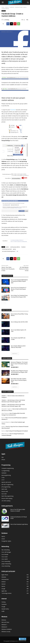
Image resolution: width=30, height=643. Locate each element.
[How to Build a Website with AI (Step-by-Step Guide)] (6, 348)
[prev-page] (2, 303)
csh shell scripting (6, 500)
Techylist (4, 400)
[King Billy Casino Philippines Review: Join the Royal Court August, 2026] (6, 373)
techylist (4, 395)
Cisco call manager (6, 552)
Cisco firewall (5, 554)
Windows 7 (4, 624)
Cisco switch (5, 559)
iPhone (3, 459)
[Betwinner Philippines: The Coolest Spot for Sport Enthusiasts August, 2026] (6, 364)
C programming (5, 470)
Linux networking (6, 566)
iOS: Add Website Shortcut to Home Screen (23, 269)
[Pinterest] (15, 23)
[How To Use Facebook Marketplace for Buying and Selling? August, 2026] (6, 282)
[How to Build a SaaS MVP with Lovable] (6, 340)
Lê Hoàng (7, 19)
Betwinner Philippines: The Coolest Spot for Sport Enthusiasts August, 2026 (19, 364)
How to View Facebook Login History (19, 524)
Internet (7, 7)
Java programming (6, 475)
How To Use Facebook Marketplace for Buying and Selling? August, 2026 (19, 281)
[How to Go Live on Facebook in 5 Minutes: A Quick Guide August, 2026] (6, 290)
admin (7, 247)
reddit (3, 611)
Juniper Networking (6, 563)
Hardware (4, 473)
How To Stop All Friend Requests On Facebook (17, 431)
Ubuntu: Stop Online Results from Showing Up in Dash (8, 269)
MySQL (3, 536)
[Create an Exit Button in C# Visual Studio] (5, 519)
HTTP (3, 480)
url (17, 251)
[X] (11, 23)
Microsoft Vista (5, 622)
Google (3, 606)
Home (3, 7)
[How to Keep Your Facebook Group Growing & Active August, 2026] (6, 297)
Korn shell (4, 494)
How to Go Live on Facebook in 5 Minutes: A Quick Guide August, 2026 (18, 289)
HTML (3, 477)
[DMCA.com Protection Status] (22, 641)
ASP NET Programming (7, 484)
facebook (23, 247)
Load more (14, 353)
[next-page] (5, 303)
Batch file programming (7, 496)
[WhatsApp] (18, 23)
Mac (3, 457)
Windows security (6, 631)
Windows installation (7, 629)
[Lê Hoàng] (3, 20)
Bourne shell (5, 491)
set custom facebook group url (8, 251)
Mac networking (6, 550)
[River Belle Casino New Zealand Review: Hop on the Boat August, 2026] (6, 381)
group (14, 249)
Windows (4, 620)
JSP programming (6, 487)
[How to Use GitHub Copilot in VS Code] (6, 332)
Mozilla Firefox (5, 609)
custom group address (15, 247)
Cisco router (5, 556)
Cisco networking (6, 561)
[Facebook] (7, 23)
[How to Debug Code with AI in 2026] (6, 324)
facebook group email (7, 249)
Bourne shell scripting (7, 498)
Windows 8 (4, 627)
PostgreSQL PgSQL (6, 541)
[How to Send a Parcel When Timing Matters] (6, 316)
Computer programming (8, 468)
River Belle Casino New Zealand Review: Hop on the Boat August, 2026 (19, 380)
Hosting (3, 602)
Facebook (12, 7)
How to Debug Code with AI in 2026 (19, 322)
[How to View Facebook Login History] (5, 526)
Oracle (3, 538)
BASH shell (4, 489)
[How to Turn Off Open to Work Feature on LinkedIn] (4, 511)
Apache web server (6, 482)
